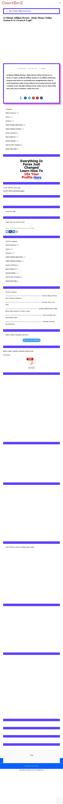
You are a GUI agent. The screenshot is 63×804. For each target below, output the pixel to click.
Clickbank (8, 121)
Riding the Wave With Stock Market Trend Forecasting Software (23, 322)
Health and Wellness (11, 133)
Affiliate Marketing (11, 113)
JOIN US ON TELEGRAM (32, 348)
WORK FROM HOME (11, 149)
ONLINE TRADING (11, 141)
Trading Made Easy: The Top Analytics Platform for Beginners (23, 303)
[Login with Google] (16, 239)
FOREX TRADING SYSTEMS (13, 129)
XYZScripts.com (40, 777)
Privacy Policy (31, 235)
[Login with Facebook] (7, 239)
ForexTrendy (6, 362)
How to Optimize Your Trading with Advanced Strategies (21, 316)
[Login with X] (10, 239)
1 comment (42, 68)
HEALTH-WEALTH (10, 137)
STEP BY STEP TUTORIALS (13, 145)
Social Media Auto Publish (25, 777)
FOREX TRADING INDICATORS (14, 125)
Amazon (8, 117)
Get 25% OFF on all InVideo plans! (13, 191)
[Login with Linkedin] (13, 239)
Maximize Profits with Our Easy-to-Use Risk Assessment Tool (23, 309)
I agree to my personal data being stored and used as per (20, 235)
